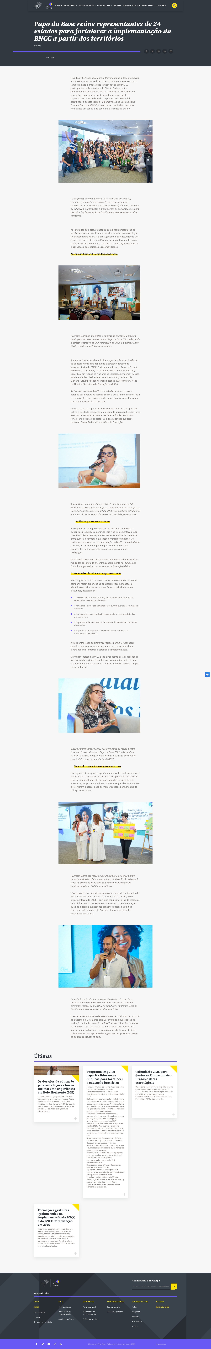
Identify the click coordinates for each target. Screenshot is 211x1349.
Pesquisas (136, 1312)
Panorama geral (64, 1307)
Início (36, 1302)
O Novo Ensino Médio (43, 1322)
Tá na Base (161, 5)
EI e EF (58, 5)
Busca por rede (103, 5)
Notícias (135, 1326)
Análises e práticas (131, 5)
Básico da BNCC (148, 5)
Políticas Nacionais (86, 5)
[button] (146, 51)
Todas (134, 1307)
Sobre (36, 1307)
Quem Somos (39, 1312)
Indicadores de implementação (64, 1313)
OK (174, 1286)
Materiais (117, 5)
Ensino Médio (69, 5)
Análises (135, 1316)
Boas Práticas (137, 1321)
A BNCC (37, 1317)
